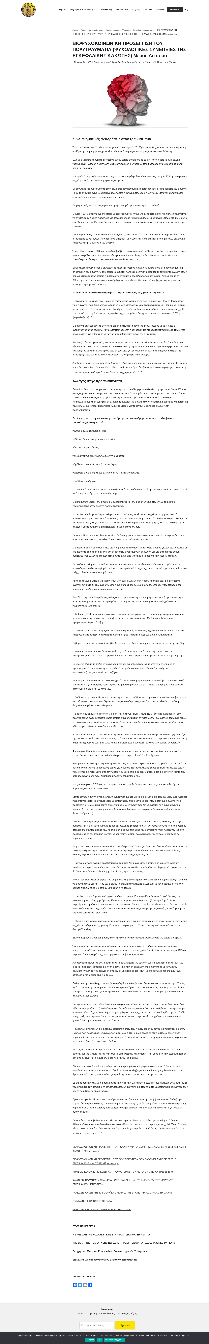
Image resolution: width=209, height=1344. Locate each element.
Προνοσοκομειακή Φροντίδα (118, 30)
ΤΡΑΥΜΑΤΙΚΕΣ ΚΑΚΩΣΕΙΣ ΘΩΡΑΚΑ (92, 1201)
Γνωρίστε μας (105, 10)
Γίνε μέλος (148, 10)
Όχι (99, 1340)
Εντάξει (90, 1340)
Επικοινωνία (122, 10)
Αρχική (62, 10)
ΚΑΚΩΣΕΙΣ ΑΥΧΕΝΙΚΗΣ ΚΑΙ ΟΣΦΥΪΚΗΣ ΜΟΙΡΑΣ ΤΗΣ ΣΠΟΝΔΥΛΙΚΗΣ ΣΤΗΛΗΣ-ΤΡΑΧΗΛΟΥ (122, 1192)
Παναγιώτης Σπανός (166, 62)
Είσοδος (161, 10)
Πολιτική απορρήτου (114, 1340)
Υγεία (148, 62)
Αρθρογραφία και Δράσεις (92, 30)
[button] (94, 9)
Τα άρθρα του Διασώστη (143, 30)
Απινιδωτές (175, 10)
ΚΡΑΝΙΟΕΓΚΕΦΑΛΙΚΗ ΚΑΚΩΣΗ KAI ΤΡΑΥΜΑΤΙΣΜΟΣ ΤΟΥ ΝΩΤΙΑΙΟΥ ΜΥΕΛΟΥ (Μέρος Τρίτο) (123, 1171)
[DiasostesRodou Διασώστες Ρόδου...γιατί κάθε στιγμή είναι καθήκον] (28, 10)
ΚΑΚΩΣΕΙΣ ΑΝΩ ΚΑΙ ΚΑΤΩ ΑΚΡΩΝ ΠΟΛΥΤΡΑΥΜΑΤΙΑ (102, 1209)
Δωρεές (135, 10)
